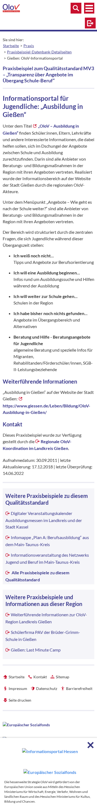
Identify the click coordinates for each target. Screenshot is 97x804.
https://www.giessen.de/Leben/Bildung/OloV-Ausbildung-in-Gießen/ (46, 409)
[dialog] (48, 771)
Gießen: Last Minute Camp (36, 649)
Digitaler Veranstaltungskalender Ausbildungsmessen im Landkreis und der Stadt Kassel (43, 520)
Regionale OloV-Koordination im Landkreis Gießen (37, 445)
